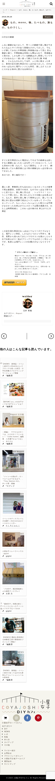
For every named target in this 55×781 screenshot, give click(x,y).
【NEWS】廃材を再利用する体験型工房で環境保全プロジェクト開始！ (13, 639)
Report (13, 10)
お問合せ (8, 753)
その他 (21, 414)
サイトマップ (10, 764)
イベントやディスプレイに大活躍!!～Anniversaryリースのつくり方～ (13, 521)
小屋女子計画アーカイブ (14, 759)
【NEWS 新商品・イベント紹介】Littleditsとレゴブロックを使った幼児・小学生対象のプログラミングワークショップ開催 (13, 368)
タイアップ (9, 742)
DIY (14, 452)
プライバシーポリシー (13, 756)
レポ (6, 734)
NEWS (21, 383)
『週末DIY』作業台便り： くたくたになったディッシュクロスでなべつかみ (13, 606)
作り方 (7, 740)
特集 (6, 737)
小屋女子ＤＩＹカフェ (12, 723)
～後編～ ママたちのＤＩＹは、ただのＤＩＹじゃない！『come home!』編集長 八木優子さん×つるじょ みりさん (13, 436)
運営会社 (8, 761)
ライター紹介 (10, 750)
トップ (5, 10)
